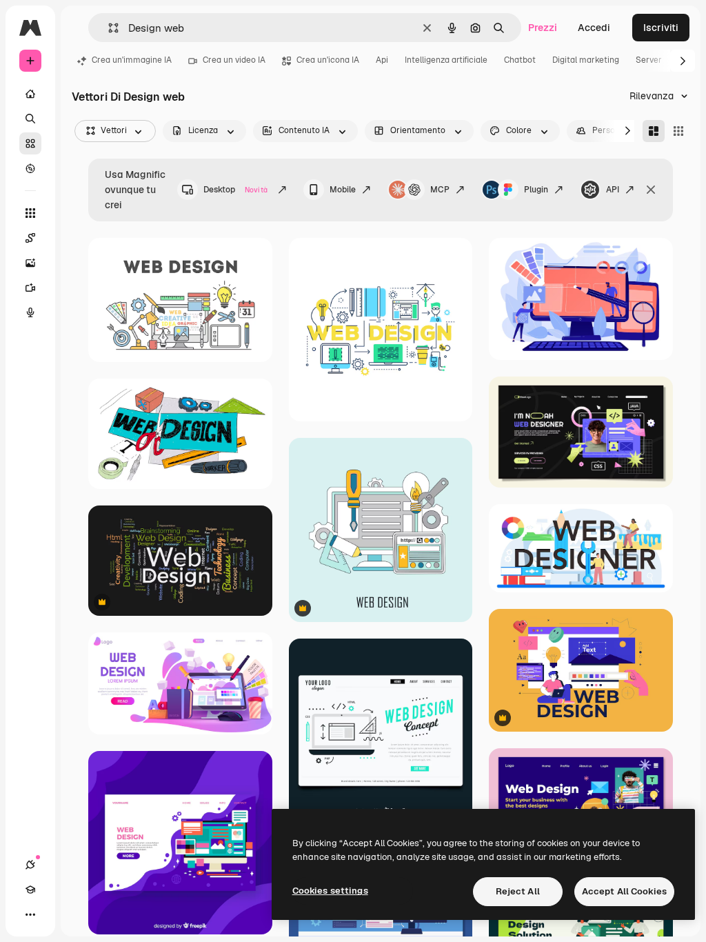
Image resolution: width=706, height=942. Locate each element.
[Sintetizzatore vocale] (30, 312)
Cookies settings (330, 890)
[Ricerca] (30, 119)
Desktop (235, 189)
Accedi (594, 27)
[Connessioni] (30, 865)
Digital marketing (585, 60)
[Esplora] (30, 168)
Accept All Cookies (624, 891)
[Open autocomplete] (108, 28)
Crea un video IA (234, 60)
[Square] (678, 131)
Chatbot (520, 60)
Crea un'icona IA (327, 60)
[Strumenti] (30, 213)
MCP (440, 189)
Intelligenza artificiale (446, 60)
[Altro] (30, 914)
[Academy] (30, 890)
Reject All (518, 891)
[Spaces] (30, 238)
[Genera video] (30, 288)
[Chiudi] (650, 189)
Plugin (536, 189)
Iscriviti (660, 27)
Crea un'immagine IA (132, 60)
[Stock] (30, 143)
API (612, 189)
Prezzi (542, 27)
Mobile (343, 189)
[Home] (30, 94)
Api (382, 60)
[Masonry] (654, 131)
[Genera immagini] (30, 263)
